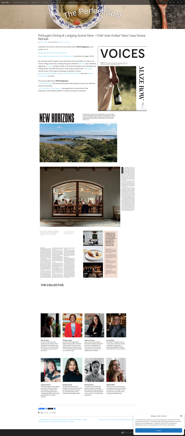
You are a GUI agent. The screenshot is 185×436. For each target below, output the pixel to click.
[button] (181, 416)
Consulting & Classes (20, 2)
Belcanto (82, 64)
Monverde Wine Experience (70, 73)
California (54, 2)
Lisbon (46, 412)
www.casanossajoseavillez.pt (49, 73)
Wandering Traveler (64, 42)
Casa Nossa (87, 68)
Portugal (53, 412)
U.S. (63, 2)
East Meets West (46, 83)
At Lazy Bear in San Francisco (50, 88)
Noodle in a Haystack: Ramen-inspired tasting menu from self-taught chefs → (123, 419)
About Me (5, 2)
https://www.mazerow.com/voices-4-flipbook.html (56, 56)
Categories (35, 2)
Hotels (45, 2)
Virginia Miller (44, 42)
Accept (158, 430)
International (74, 2)
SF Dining (94, 2)
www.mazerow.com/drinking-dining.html (52, 53)
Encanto (49, 66)
